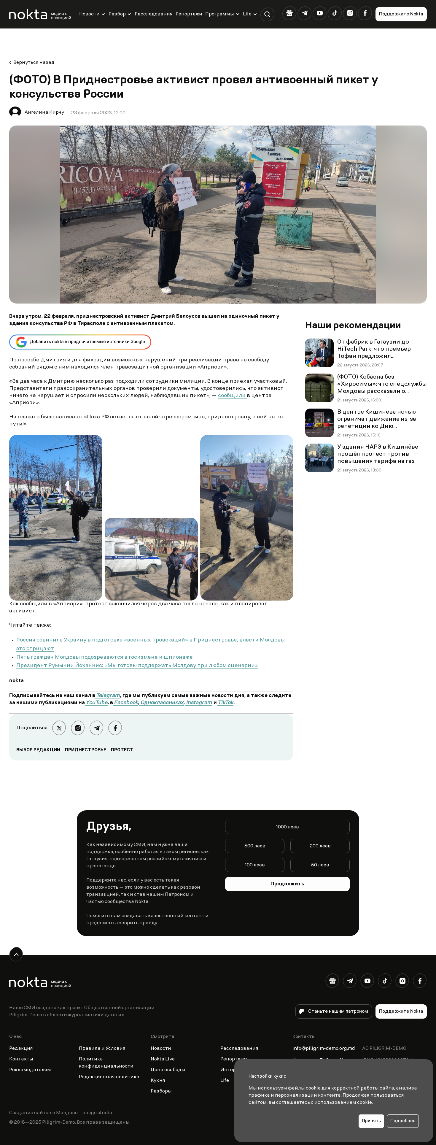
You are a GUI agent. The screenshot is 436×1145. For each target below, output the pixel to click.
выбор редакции (38, 750)
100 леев (255, 865)
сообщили (232, 395)
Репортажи (189, 14)
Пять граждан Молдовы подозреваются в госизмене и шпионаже (104, 657)
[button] (267, 14)
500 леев (254, 846)
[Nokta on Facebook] (365, 13)
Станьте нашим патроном (338, 1011)
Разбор (117, 14)
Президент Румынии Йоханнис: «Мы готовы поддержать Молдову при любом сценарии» (137, 665)
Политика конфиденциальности (106, 1063)
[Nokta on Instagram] (350, 13)
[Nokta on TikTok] (335, 13)
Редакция (21, 1048)
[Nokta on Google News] (289, 13)
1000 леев (287, 827)
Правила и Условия (102, 1048)
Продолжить (287, 884)
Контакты (21, 1059)
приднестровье (85, 750)
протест (122, 750)
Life (247, 14)
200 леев (320, 846)
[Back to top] (16, 954)
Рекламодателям (30, 1070)
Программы (219, 14)
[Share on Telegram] (97, 728)
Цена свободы (168, 1070)
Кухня (158, 1080)
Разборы (161, 1091)
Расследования (154, 14)
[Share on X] (59, 728)
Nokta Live (163, 1059)
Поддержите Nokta (401, 14)
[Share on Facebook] (115, 728)
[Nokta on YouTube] (320, 13)
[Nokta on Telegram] (304, 13)
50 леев (320, 865)
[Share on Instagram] (78, 728)
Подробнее (403, 1121)
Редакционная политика (109, 1077)
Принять (371, 1121)
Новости (89, 14)
